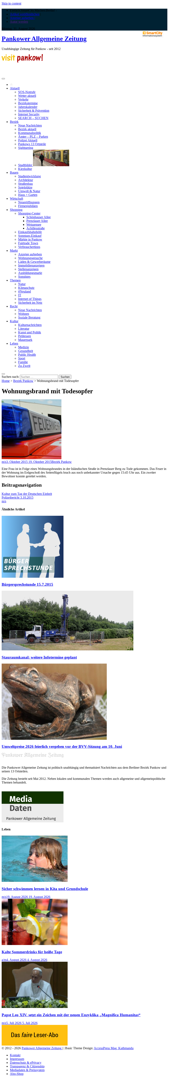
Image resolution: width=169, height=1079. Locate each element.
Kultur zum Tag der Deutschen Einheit (27, 494)
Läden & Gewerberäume (34, 261)
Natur (22, 284)
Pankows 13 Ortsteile (32, 144)
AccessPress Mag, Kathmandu (114, 1048)
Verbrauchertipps (29, 247)
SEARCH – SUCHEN (33, 118)
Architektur (25, 180)
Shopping (16, 209)
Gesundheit (25, 351)
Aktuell (15, 88)
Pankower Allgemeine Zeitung (44, 38)
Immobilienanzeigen (31, 265)
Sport (21, 358)
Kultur (14, 321)
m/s (4, 462)
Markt (14, 250)
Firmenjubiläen (28, 206)
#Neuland (24, 291)
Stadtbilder (25, 165)
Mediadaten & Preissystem (27, 1070)
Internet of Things (29, 299)
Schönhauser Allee (38, 217)
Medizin (23, 347)
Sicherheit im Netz (30, 302)
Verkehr (23, 99)
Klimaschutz (26, 287)
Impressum (17, 1059)
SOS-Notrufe (26, 92)
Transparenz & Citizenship (27, 1066)
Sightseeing (25, 147)
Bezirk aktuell (27, 129)
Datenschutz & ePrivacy (25, 1062)
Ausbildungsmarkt (30, 273)
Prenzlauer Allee (37, 221)
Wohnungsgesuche (30, 258)
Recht (14, 306)
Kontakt (15, 1055)
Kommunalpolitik (29, 133)
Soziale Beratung (29, 317)
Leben (14, 343)
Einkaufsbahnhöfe (30, 232)
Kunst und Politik (29, 332)
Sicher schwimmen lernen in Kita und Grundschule (45, 889)
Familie (23, 362)
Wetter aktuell (27, 95)
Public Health (27, 354)
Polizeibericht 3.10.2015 (17, 497)
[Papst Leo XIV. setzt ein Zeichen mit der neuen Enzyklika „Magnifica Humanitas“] (35, 1007)
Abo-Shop (16, 1073)
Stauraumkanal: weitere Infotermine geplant (39, 657)
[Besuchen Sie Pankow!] (22, 61)
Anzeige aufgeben (30, 254)
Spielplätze (25, 187)
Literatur (23, 328)
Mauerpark (25, 339)
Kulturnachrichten (30, 325)
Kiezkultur (25, 169)
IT (19, 295)
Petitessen (24, 336)
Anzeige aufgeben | (22, 18)
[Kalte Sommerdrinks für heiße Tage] (35, 944)
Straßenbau (25, 183)
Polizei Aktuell (27, 140)
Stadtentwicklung (29, 176)
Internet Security (29, 114)
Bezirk (14, 121)
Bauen (14, 172)
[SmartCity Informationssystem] (152, 34)
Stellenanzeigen (28, 269)
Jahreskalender (27, 107)
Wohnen (23, 313)
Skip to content (11, 3)
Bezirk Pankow (23, 381)
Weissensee (33, 224)
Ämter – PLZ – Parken (33, 136)
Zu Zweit (24, 366)
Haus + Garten (27, 195)
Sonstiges (24, 276)
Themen (15, 280)
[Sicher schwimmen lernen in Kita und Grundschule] (35, 880)
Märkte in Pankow (30, 239)
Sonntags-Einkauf (29, 235)
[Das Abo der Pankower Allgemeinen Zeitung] (35, 1044)
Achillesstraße (35, 228)
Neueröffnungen (29, 202)
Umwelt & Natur (29, 191)
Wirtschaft (16, 198)
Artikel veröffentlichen (24, 14)
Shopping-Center (29, 213)
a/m (4, 960)
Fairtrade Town (28, 243)
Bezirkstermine (28, 103)
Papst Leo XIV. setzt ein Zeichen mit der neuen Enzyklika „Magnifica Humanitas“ (71, 1015)
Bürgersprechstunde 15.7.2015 (27, 584)
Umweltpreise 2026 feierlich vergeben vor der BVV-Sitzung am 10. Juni (62, 746)
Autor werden (19, 21)
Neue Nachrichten (30, 125)
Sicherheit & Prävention (33, 110)
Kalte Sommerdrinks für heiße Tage (32, 952)
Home (6, 381)
